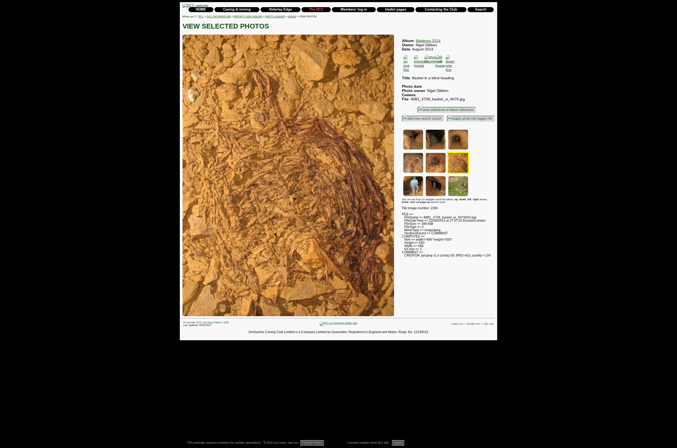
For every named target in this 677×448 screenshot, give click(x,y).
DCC (201, 16)
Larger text (457, 324)
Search (480, 9)
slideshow (466, 109)
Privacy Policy (312, 443)
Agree (398, 443)
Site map (489, 324)
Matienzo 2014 (428, 41)
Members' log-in (354, 9)
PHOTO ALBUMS (275, 16)
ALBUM (292, 16)
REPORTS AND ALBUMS (248, 16)
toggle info (485, 118)
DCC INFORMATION (219, 16)
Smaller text (473, 324)
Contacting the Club (441, 9)
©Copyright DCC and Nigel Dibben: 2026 (205, 322)
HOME (201, 9)
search (436, 118)
